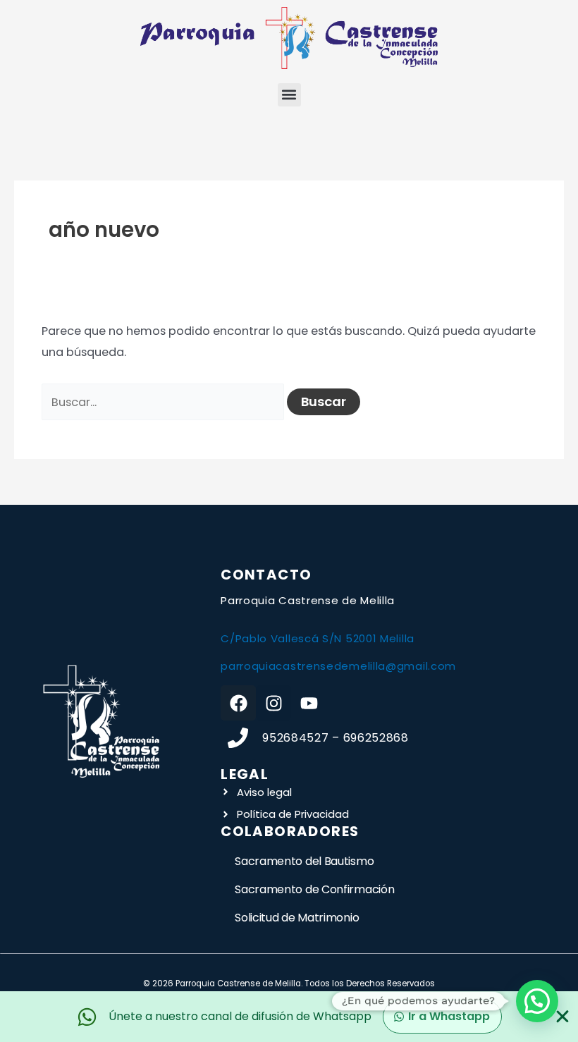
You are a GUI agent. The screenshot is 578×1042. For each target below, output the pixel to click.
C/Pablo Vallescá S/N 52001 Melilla (317, 638)
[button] (289, 94)
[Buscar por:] (164, 402)
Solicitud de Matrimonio (297, 917)
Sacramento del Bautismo (304, 861)
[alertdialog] (289, 1016)
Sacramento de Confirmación (314, 889)
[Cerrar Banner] (562, 1016)
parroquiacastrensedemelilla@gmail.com (338, 665)
